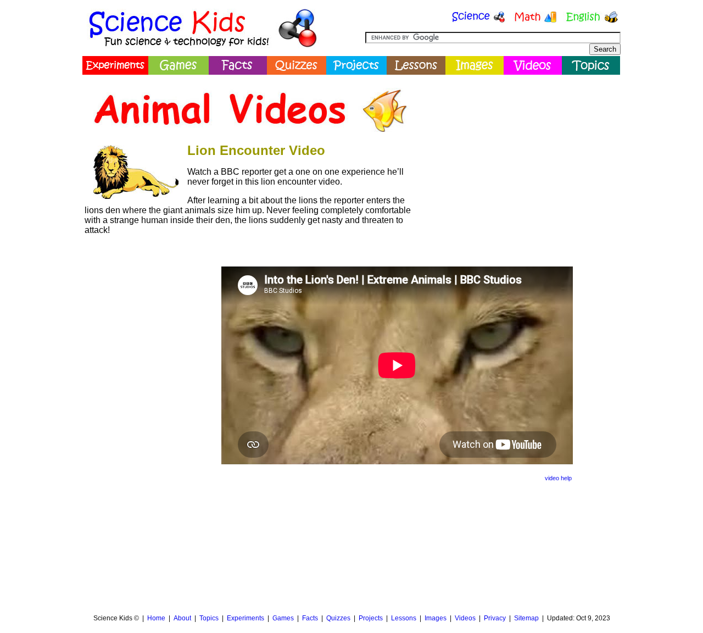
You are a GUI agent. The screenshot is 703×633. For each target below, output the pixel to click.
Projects (371, 618)
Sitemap (526, 618)
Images (436, 618)
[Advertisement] (519, 156)
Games (283, 618)
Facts (310, 618)
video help (558, 478)
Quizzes (338, 618)
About (182, 618)
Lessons (403, 618)
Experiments (245, 618)
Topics (209, 618)
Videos (465, 618)
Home (156, 618)
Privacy (495, 618)
